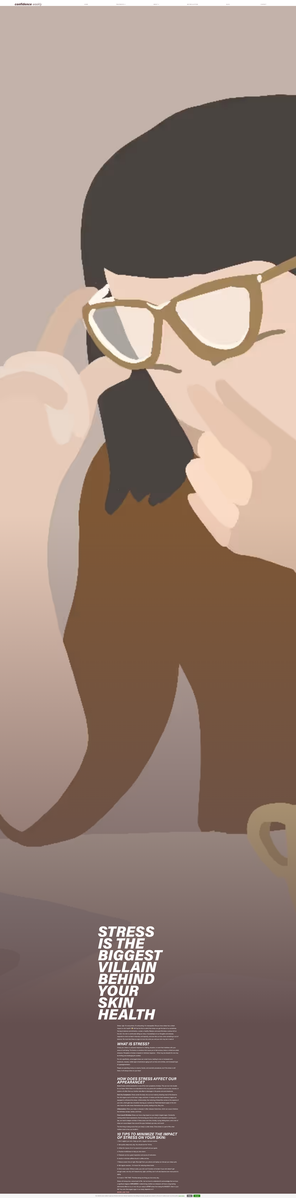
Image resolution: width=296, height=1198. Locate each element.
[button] (121, 4)
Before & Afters (192, 4)
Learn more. (182, 1196)
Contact (263, 4)
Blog (228, 4)
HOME (86, 4)
